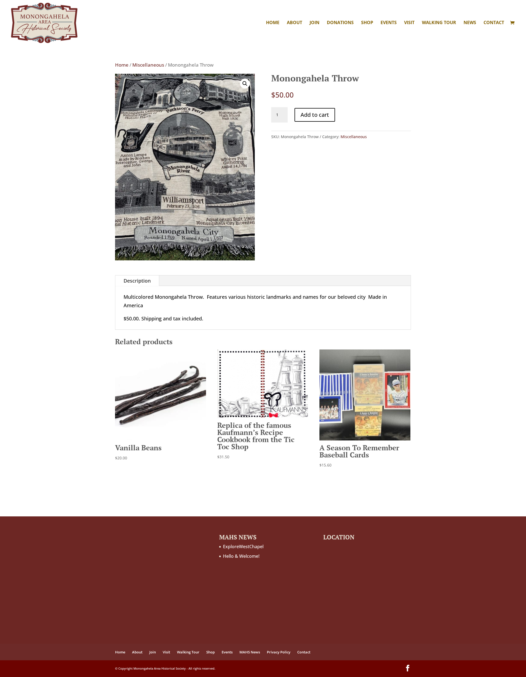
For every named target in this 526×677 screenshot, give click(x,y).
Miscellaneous (148, 65)
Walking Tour (439, 23)
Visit (409, 23)
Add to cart (315, 114)
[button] (245, 84)
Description (137, 280)
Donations (340, 23)
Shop (367, 23)
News (470, 23)
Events (389, 23)
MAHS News (249, 652)
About (294, 23)
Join (314, 23)
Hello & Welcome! (241, 556)
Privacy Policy (278, 652)
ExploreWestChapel (243, 547)
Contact (494, 23)
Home (272, 23)
